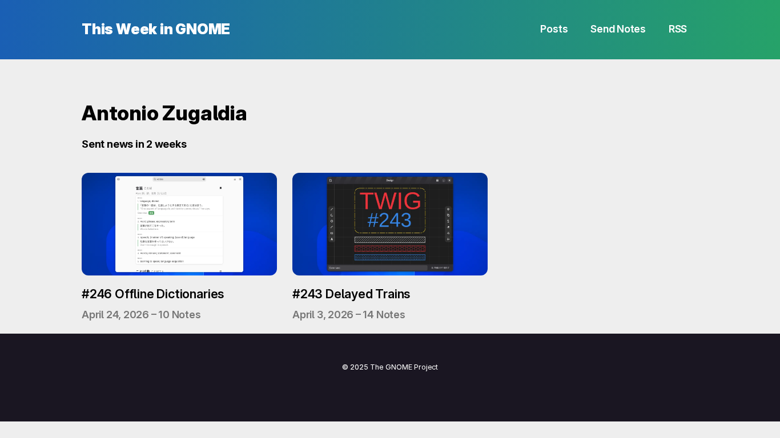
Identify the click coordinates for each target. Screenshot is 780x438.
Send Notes (618, 29)
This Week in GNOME (156, 29)
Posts (554, 29)
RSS (678, 29)
